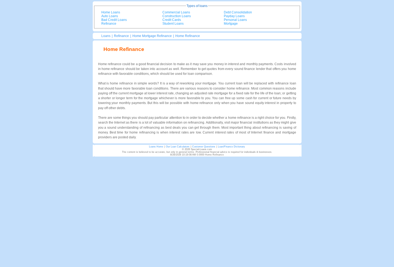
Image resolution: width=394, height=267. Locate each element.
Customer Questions (203, 146)
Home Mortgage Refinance (152, 36)
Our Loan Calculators (177, 146)
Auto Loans (109, 16)
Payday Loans (234, 16)
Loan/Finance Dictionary (231, 146)
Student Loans (173, 23)
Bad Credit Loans (114, 20)
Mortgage (231, 23)
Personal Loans (235, 20)
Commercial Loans (176, 12)
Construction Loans (176, 16)
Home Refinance (187, 36)
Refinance (108, 23)
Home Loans (110, 12)
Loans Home (156, 146)
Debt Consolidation (238, 12)
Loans (105, 36)
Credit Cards (171, 20)
